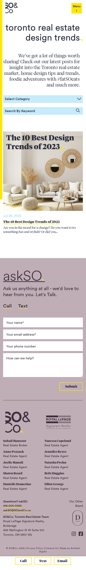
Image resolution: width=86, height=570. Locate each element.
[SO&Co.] (11, 8)
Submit (71, 386)
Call (23, 561)
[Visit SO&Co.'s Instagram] (74, 534)
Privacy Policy (35, 548)
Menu (77, 6)
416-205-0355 (12, 505)
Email (62, 561)
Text (43, 561)
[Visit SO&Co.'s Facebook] (81, 534)
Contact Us (51, 548)
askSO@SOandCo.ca (17, 510)
